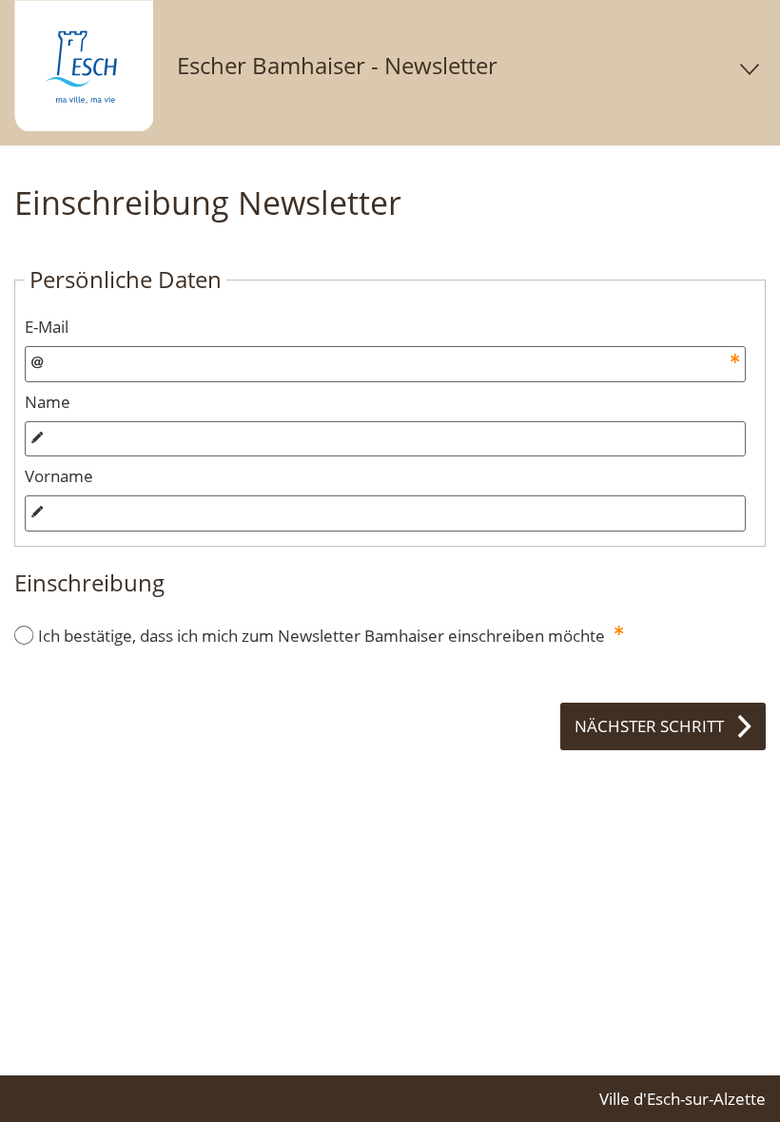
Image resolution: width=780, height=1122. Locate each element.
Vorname (59, 476)
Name (47, 402)
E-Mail (46, 327)
